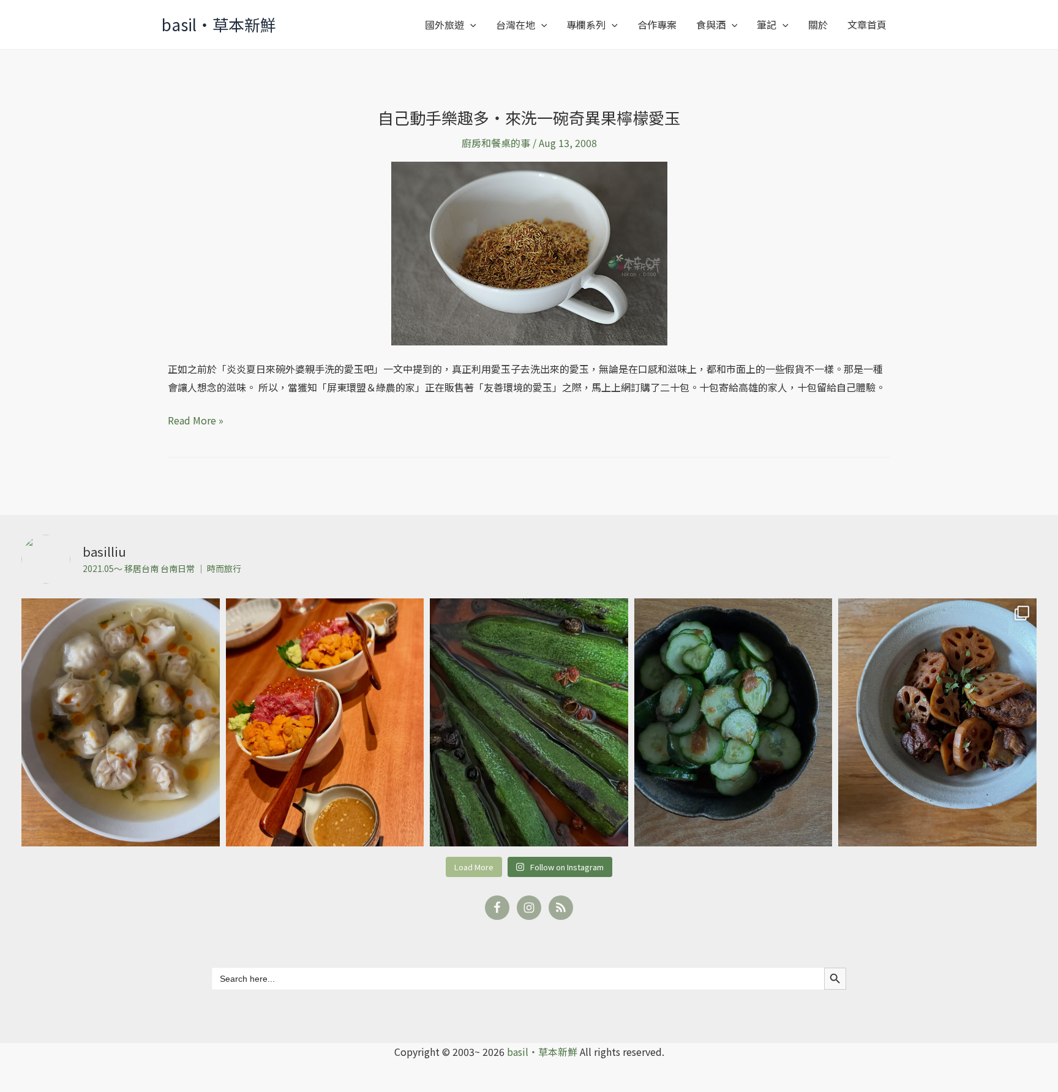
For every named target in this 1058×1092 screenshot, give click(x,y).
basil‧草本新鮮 (219, 24)
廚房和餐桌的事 (496, 142)
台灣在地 (515, 24)
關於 (818, 24)
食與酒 (711, 24)
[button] (470, 24)
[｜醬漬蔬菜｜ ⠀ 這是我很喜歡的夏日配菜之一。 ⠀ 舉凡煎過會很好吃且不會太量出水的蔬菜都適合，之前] (529, 722)
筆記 (766, 24)
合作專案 (657, 24)
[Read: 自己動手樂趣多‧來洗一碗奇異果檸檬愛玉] (529, 252)
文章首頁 (867, 24)
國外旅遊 (444, 24)
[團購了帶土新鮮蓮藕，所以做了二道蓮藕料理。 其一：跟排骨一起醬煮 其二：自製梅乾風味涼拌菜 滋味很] (937, 722)
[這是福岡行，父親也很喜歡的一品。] (325, 722)
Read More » (195, 421)
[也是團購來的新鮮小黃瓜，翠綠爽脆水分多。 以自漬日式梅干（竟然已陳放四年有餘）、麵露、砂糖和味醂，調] (733, 722)
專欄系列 (586, 24)
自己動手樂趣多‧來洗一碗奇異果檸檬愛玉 (529, 117)
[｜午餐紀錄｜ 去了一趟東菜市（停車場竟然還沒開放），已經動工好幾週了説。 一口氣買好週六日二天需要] (120, 722)
